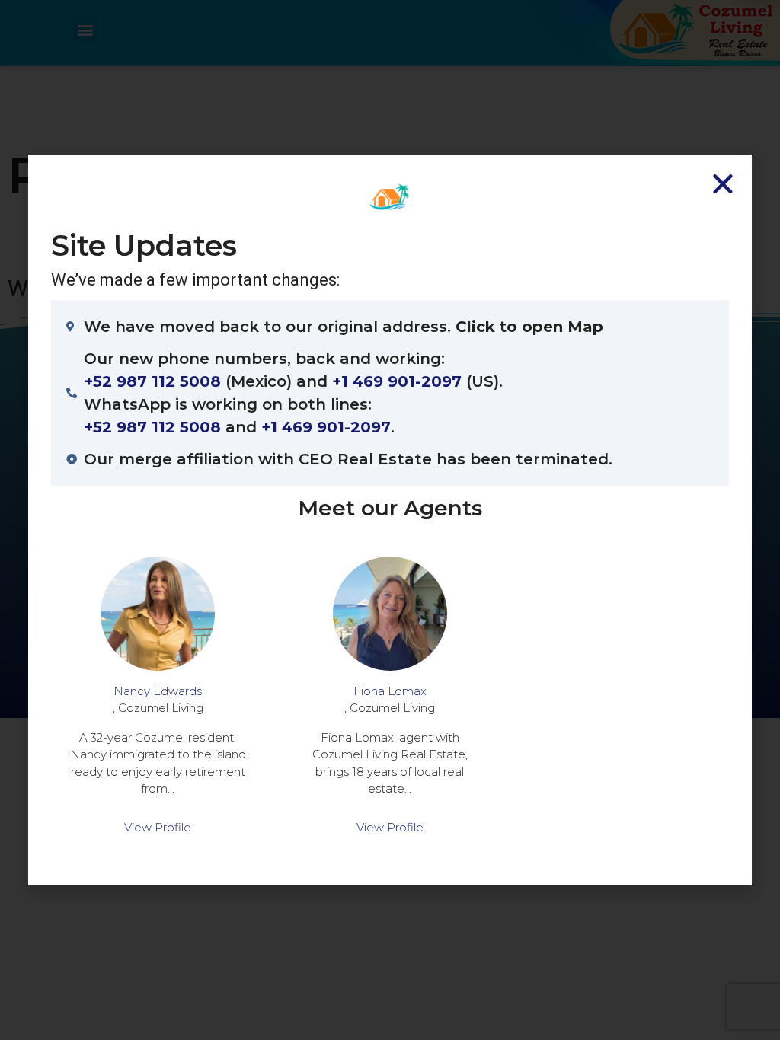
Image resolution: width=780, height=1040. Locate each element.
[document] (390, 520)
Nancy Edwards (157, 691)
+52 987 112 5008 (152, 381)
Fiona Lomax (390, 691)
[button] (723, 183)
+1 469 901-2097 (397, 381)
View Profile (157, 827)
